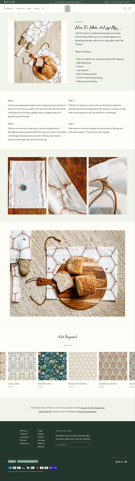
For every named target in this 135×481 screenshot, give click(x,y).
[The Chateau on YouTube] (13, 2)
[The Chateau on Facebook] (5, 2)
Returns (41, 446)
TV (43, 8)
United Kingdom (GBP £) (121, 2)
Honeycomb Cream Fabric (78, 384)
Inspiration (21, 8)
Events (36, 8)
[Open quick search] (125, 8)
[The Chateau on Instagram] (9, 2)
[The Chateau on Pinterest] (7, 2)
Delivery (41, 443)
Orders (41, 437)
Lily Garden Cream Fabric (108, 384)
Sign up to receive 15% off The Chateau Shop (67, 2)
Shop (29, 8)
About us (24, 430)
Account (41, 440)
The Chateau (8, 8)
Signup (41, 433)
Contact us (24, 443)
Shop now (67, 345)
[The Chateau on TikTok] (11, 2)
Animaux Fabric (13, 384)
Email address (62, 443)
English (106, 2)
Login (40, 430)
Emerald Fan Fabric (45, 384)
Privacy (23, 440)
